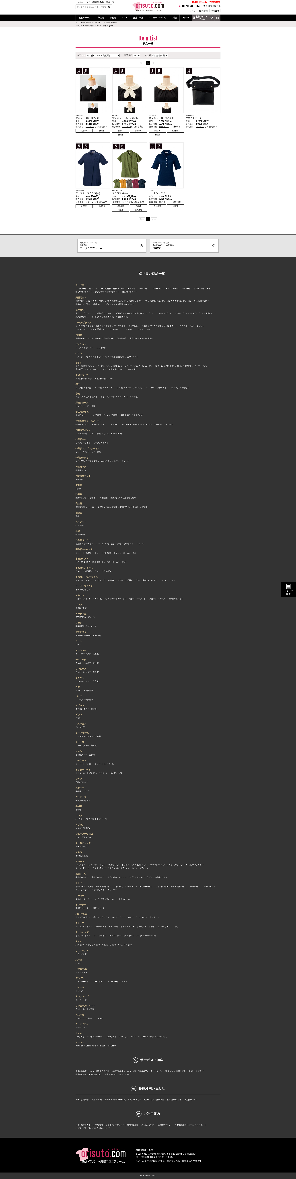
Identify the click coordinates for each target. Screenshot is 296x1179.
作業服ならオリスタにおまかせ (88, 1074)
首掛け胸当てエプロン (144, 313)
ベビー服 (80, 1015)
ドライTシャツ (99, 865)
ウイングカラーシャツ (85, 329)
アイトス (140, 544)
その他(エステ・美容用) (85, 755)
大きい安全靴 (111, 507)
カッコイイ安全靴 (95, 507)
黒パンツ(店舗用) (184, 366)
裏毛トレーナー (99, 908)
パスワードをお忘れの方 (86, 1128)
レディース (88, 348)
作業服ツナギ (82, 457)
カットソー (154, 580)
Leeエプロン (148, 1037)
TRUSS (148, 424)
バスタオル (80, 945)
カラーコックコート (160, 288)
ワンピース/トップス (86, 1005)
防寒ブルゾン (81, 498)
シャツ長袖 (106, 326)
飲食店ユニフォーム (84, 1071)
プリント (185, 18)
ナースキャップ (83, 843)
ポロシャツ (81, 874)
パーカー (80, 895)
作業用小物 (80, 534)
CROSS (163, 245)
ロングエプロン (196, 313)
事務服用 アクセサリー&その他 (88, 635)
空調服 (79, 485)
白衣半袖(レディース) (138, 301)
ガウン (79, 714)
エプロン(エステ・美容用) (86, 709)
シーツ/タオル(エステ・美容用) (88, 736)
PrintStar (125, 424)
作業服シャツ (82, 439)
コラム (127, 1074)
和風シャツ (134, 338)
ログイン (191, 10)
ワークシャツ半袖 (83, 443)
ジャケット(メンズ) (84, 764)
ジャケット (81, 344)
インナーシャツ (168, 580)
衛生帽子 (185, 388)
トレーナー (81, 904)
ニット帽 (150, 926)
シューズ (80, 742)
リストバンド (82, 950)
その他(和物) (147, 338)
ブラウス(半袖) (108, 580)
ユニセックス (102, 348)
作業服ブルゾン (83, 430)
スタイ (100, 1018)
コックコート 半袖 (83, 288)
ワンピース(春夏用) (84, 571)
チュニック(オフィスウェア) (87, 580)
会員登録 (203, 10)
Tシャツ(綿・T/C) (83, 865)
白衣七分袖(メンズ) (101, 301)
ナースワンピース (83, 801)
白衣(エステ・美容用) (84, 690)
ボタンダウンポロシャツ (135, 877)
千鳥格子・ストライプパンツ (88, 369)
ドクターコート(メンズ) (85, 773)
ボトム (79, 362)
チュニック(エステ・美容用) (87, 663)
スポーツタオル (110, 945)
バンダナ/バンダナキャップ (157, 388)
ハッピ (79, 960)
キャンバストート (83, 936)
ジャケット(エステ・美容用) (87, 681)
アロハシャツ (115, 329)
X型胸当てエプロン (124, 313)
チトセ (94, 424)
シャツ (79, 779)
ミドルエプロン (180, 313)
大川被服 (110, 544)
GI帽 (121, 388)
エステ (124, 18)
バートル (100, 544)
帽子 (78, 384)
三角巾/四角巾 (92, 397)
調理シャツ (98, 304)
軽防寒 (105, 498)
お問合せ (215, 10)
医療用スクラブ (82, 791)
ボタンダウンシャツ (172, 326)
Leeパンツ (135, 1037)
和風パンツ (117, 366)
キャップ (175, 388)
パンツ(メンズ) (131, 366)
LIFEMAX (158, 424)
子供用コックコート (84, 415)
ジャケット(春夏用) (84, 553)
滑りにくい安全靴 (140, 507)
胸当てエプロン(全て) (84, 313)
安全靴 (79, 503)
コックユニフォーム (91, 245)
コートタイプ (99, 981)
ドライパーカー (125, 899)
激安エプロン (123, 317)
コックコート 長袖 (127, 288)
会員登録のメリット (165, 1125)
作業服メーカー (83, 540)
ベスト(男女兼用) (117, 357)
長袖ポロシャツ (98, 877)
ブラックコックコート (181, 288)
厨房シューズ (82, 402)
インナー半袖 (81, 452)
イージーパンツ (200, 366)
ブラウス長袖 (155, 326)
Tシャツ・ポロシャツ (158, 18)
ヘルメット (81, 522)
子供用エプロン (101, 415)
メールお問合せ (82, 1100)
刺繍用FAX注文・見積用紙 (124, 1100)
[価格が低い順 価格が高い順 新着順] (160, 55)
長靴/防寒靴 (80, 507)
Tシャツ (91, 1018)
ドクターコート (83, 769)
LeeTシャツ (112, 1037)
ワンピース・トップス (85, 1009)
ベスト (79, 353)
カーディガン (82, 613)
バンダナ (175, 926)
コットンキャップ (120, 926)
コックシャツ (143, 288)
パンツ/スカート (83, 914)
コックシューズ (82, 406)
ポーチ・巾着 (150, 936)
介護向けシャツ (82, 782)
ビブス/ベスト (82, 969)
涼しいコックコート (84, 292)
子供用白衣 (138, 415)
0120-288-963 (191, 6)
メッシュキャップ (102, 926)
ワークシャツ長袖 (100, 443)
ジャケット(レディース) (104, 764)
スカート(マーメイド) (137, 599)
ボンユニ (104, 424)
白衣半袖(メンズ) (83, 301)
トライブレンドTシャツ (119, 868)
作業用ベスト (81, 470)
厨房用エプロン (82, 317)
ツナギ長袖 (92, 461)
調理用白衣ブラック (126, 304)
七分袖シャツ (93, 886)
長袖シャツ (106, 886)
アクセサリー (82, 632)
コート (79, 641)
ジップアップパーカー (106, 899)
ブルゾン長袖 (95, 434)
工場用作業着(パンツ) (104, 379)
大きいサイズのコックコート (107, 292)
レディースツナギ (121, 461)
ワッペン (111, 397)
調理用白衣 (81, 297)
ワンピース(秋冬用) (103, 571)
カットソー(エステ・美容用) (87, 654)
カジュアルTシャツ (193, 865)
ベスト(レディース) (99, 357)
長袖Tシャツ (142, 865)
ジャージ (80, 987)
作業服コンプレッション (87, 448)
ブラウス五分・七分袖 (137, 326)
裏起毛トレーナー (83, 908)
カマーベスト (132, 357)
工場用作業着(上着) (84, 379)
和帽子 (89, 388)
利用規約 (99, 1125)
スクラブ (80, 788)
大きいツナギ (105, 461)
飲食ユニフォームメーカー (88, 421)
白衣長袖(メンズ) (119, 301)
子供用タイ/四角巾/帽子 (121, 415)
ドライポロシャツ (115, 877)
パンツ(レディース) (149, 366)
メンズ (78, 348)
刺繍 (175, 18)
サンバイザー (163, 926)
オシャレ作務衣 (94, 338)
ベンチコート (113, 981)
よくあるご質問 (147, 1125)
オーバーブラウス (84, 586)
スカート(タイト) (83, 599)
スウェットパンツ (111, 917)
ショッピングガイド (84, 1125)
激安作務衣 (122, 338)
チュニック (81, 659)
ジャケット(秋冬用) (103, 553)
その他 (135, 397)
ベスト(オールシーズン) (116, 562)
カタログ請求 (288, 592)
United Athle (137, 424)
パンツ (79, 604)
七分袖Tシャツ (128, 865)
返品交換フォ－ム (192, 1100)
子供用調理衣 (82, 411)
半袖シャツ (80, 886)
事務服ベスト (82, 558)
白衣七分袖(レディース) (160, 301)
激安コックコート (129, 292)
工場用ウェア (82, 375)
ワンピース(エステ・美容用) (87, 672)
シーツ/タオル (82, 733)
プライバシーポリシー (115, 1125)
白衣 (78, 687)
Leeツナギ (80, 1037)
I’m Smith (169, 424)
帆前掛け (95, 317)
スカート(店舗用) (110, 369)
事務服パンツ (81, 608)
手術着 (79, 806)
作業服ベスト (82, 467)
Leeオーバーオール (95, 1037)
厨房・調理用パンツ (84, 366)
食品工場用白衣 (200, 301)
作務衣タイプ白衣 (83, 304)
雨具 (77, 516)
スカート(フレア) (100, 599)
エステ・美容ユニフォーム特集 (94, 26)
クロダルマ (128, 544)
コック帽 (79, 388)
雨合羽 (79, 512)
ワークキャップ (137, 926)
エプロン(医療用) (83, 828)
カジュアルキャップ (84, 926)
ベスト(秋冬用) (97, 562)
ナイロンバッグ (135, 936)
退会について (104, 1128)
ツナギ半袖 (80, 461)
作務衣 (79, 335)
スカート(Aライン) (117, 599)
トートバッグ (82, 932)
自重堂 (78, 544)
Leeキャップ (162, 1037)
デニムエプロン (108, 317)
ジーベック (88, 544)
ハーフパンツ (143, 917)
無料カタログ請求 (174, 1100)
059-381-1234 (148, 1157)
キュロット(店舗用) (128, 369)
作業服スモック (83, 476)
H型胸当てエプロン (105, 313)
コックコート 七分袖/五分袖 (105, 288)
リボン (79, 622)
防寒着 (79, 494)
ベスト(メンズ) (82, 357)
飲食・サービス (85, 18)
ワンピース (81, 668)
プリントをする (195, 1071)
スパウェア (81, 724)
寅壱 (119, 544)
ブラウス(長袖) (141, 580)
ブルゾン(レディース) (113, 434)
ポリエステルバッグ (117, 936)
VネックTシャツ (176, 865)
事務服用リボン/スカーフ (86, 626)
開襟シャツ (101, 329)
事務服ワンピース (84, 567)
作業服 (101, 18)
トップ (78, 26)
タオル (79, 941)
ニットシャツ (129, 329)
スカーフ (79, 397)
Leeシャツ (123, 1037)
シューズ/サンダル (84, 833)
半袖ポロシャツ (82, 877)
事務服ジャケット (84, 549)
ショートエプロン (163, 313)
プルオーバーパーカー (85, 899)
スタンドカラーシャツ (193, 326)
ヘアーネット (123, 397)
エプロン (80, 310)
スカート (80, 595)
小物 (78, 393)
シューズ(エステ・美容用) (86, 745)
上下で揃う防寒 (129, 498)
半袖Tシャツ (113, 865)
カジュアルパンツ (102, 366)
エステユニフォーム (120, 1071)
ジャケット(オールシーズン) (125, 553)
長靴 (93, 406)
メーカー (80, 1042)
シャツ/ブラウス (83, 322)
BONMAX (115, 424)
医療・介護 (138, 18)
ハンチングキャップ (134, 388)
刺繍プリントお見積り (201, 17)
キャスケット (110, 388)
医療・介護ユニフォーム (142, 1071)
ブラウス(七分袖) (124, 580)
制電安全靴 (125, 507)
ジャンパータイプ (83, 981)
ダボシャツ (110, 304)
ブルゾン (80, 978)
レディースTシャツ (140, 868)
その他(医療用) (82, 856)
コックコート (82, 285)
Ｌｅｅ (79, 1033)
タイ (102, 397)
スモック (79, 479)
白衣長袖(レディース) (182, 301)
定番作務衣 (80, 338)
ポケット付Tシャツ (158, 865)
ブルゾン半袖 (81, 434)
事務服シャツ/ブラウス (87, 577)
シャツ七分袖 (93, 326)
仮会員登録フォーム (185, 1125)
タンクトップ (82, 996)
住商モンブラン (82, 424)
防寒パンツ (115, 498)
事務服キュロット (176, 599)
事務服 (113, 18)
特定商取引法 (132, 1125)
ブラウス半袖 (119, 326)
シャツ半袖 (80, 326)
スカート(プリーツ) (157, 599)
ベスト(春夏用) (82, 562)
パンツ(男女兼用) (167, 366)
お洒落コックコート (202, 288)
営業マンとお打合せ (113, 1074)
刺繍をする (181, 1071)
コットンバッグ (99, 936)
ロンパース (80, 1018)
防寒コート (94, 498)
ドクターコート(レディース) (110, 773)
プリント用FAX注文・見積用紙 (151, 1100)
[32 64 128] (136, 55)
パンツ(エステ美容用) (84, 700)
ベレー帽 (98, 388)
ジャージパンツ (128, 917)
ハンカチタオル (126, 945)
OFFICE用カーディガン (85, 617)
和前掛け (210, 313)
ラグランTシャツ (100, 868)
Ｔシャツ (80, 861)
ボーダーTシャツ (83, 868)
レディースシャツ (145, 329)
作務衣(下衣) (109, 338)
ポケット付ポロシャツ (158, 877)
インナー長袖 (95, 452)
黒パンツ (97, 917)
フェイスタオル (94, 945)
